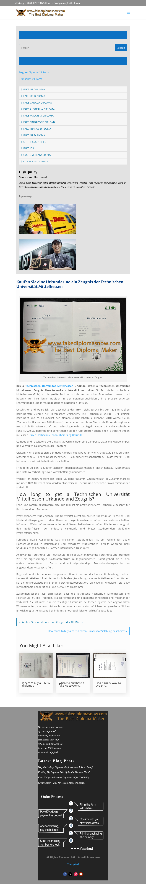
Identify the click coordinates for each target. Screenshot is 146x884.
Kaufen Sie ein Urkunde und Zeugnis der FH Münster (51, 622)
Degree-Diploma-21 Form (34, 72)
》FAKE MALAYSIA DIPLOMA (37, 115)
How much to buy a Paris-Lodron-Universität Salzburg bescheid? (88, 631)
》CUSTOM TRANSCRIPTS (36, 155)
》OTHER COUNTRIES (33, 142)
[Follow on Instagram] (76, 874)
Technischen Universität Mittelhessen (49, 386)
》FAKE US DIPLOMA (33, 89)
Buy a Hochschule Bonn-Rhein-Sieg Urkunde (55, 435)
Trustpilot (73, 864)
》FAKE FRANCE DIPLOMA (36, 128)
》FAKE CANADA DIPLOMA (36, 102)
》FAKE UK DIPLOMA (33, 96)
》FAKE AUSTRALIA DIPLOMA (38, 109)
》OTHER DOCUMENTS (34, 161)
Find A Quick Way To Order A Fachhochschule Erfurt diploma (109, 684)
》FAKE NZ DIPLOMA (33, 135)
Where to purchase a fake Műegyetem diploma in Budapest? (72, 684)
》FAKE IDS (27, 148)
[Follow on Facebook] (65, 874)
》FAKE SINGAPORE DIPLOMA (38, 122)
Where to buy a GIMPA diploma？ (36, 684)
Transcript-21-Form (30, 79)
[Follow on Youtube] (81, 874)
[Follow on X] (70, 874)
